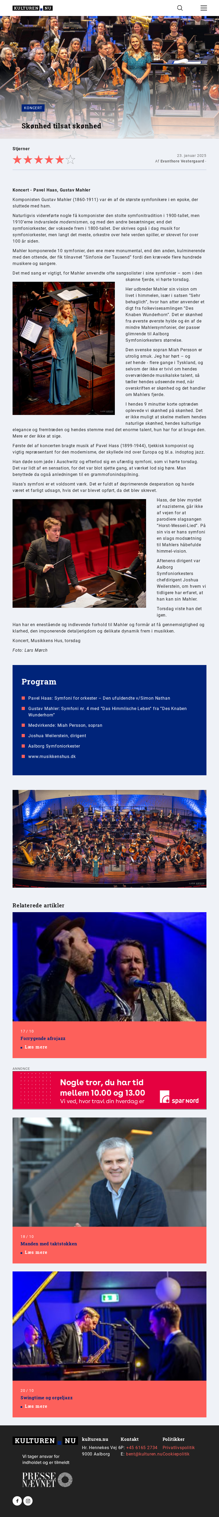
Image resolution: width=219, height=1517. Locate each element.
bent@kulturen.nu (144, 1454)
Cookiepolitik (176, 1454)
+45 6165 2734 (142, 1447)
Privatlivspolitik (179, 1447)
